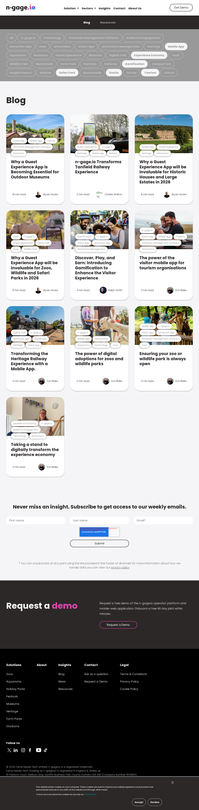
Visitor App (86, 46)
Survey (131, 73)
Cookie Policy (129, 689)
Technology (52, 38)
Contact (119, 8)
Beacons (95, 55)
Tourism (150, 73)
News (62, 681)
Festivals (90, 64)
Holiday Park (161, 64)
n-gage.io (28, 38)
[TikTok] (47, 752)
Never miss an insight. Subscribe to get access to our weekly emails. (99, 506)
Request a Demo (118, 625)
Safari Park (67, 73)
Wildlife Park (19, 64)
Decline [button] (154, 802)
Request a (42, 606)
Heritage (153, 46)
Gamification (134, 64)
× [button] (172, 782)
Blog (86, 22)
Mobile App (176, 46)
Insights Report (21, 73)
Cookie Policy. (90, 794)
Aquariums (18, 55)
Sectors (87, 8)
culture (169, 73)
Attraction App (21, 46)
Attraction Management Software (93, 38)
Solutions (13, 665)
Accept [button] (139, 802)
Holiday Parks (15, 689)
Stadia (114, 73)
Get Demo (181, 7)
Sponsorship (92, 73)
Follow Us (13, 743)
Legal (124, 665)
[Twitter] (10, 752)
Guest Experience (68, 55)
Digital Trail (117, 55)
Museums (41, 55)
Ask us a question (96, 674)
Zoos (42, 46)
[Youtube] (40, 752)
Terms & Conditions (133, 674)
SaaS (176, 55)
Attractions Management (121, 46)
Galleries (110, 64)
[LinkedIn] (17, 752)
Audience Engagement (143, 38)
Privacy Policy (129, 681)
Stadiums (12, 726)
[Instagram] (25, 752)
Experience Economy (149, 55)
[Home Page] (21, 8)
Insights (104, 8)
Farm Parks (14, 719)
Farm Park (68, 64)
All (11, 38)
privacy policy (120, 567)
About (42, 665)
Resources (108, 22)
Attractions (62, 46)
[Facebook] (32, 752)
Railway (45, 73)
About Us (134, 8)
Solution (70, 8)
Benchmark (44, 64)
